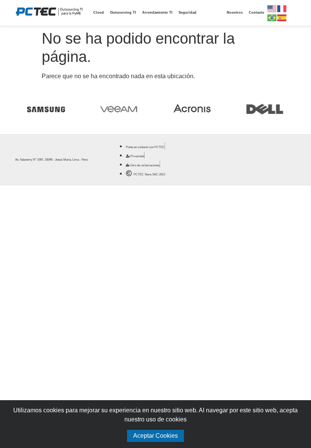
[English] (272, 8)
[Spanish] (282, 17)
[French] (282, 8)
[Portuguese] (272, 17)
